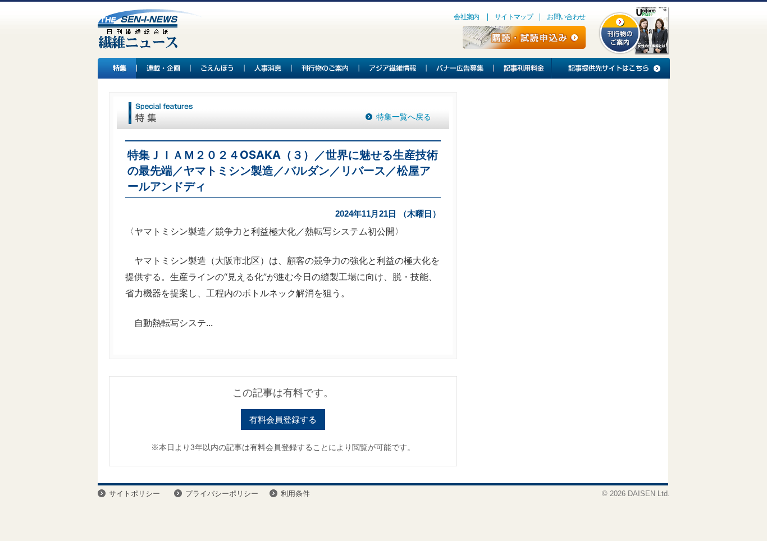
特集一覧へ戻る (403, 116)
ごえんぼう (218, 68)
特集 (117, 68)
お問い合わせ (566, 17)
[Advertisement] (562, 183)
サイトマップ (514, 17)
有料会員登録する (283, 419)
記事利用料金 (522, 68)
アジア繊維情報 (393, 68)
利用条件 (295, 493)
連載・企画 (164, 68)
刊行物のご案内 (325, 68)
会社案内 (467, 17)
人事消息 (268, 68)
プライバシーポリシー (221, 493)
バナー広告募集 (460, 68)
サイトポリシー (134, 493)
